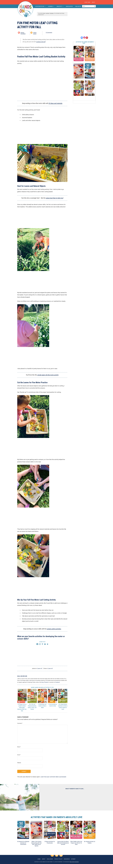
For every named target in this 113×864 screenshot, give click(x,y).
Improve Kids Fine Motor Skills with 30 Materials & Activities (63, 843)
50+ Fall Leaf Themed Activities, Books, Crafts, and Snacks (32, 707)
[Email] (45, 644)
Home (82, 2)
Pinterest (46, 682)
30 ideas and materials (55, 103)
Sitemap (73, 859)
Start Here (87, 2)
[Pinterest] (42, 644)
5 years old (39, 668)
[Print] (47, 644)
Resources (67, 859)
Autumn (22, 32)
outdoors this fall (40, 41)
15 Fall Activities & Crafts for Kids (52, 705)
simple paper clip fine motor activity (47, 375)
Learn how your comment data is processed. (53, 777)
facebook (52, 855)
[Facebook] (37, 644)
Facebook (57, 682)
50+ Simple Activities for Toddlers (89, 842)
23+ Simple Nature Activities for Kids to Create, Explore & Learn (62, 707)
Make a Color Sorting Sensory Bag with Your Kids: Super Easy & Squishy (36, 844)
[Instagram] (40, 644)
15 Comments (49, 32)
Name (19, 746)
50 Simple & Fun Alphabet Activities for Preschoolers (23, 843)
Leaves (34, 33)
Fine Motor (23, 33)
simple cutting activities (54, 629)
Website (19, 762)
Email (19, 754)
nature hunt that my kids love (54, 198)
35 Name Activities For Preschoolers (50, 842)
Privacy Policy (58, 859)
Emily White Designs (74, 861)
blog (42, 682)
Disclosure (50, 859)
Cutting (34, 32)
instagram (61, 855)
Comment (19, 723)
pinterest (56, 855)
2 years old (50, 668)
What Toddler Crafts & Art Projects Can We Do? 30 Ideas (76, 843)
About (93, 2)
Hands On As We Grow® (25, 9)
